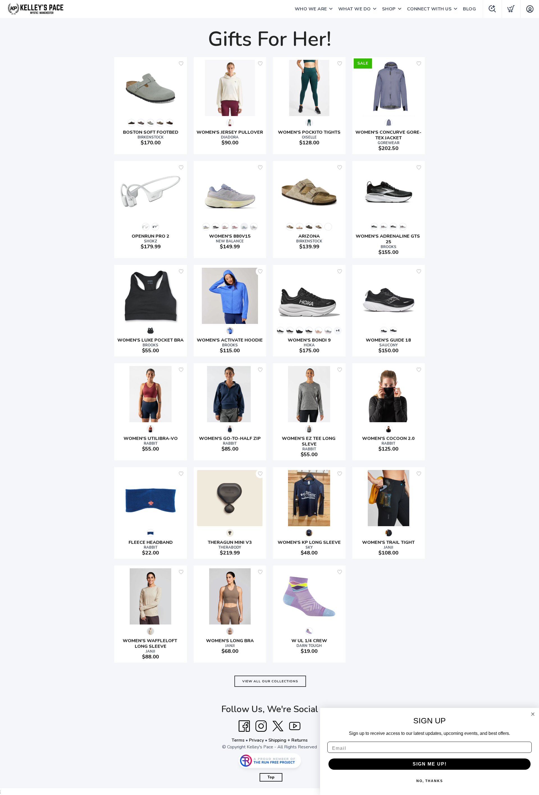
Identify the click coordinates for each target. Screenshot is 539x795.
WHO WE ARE (311, 9)
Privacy (256, 740)
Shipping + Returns (288, 740)
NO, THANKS (429, 781)
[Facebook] (244, 726)
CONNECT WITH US (429, 9)
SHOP (389, 9)
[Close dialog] (532, 714)
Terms (238, 740)
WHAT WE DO (354, 9)
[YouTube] (294, 726)
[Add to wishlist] (181, 63)
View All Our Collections (270, 681)
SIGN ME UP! (430, 764)
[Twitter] (278, 726)
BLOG (469, 9)
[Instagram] (261, 726)
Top (271, 777)
